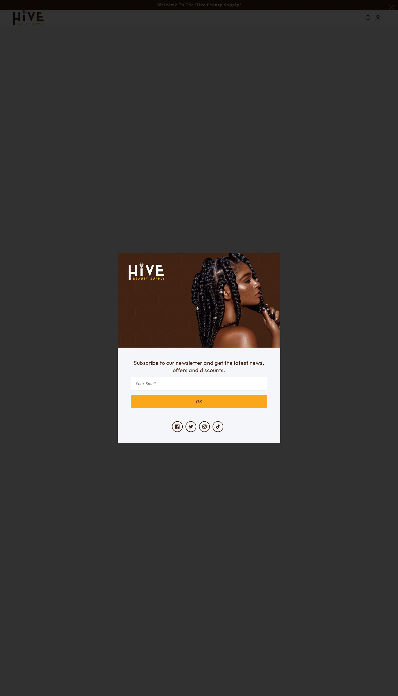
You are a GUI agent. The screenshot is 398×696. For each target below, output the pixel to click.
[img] (177, 426)
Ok (199, 401)
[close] (391, 7)
